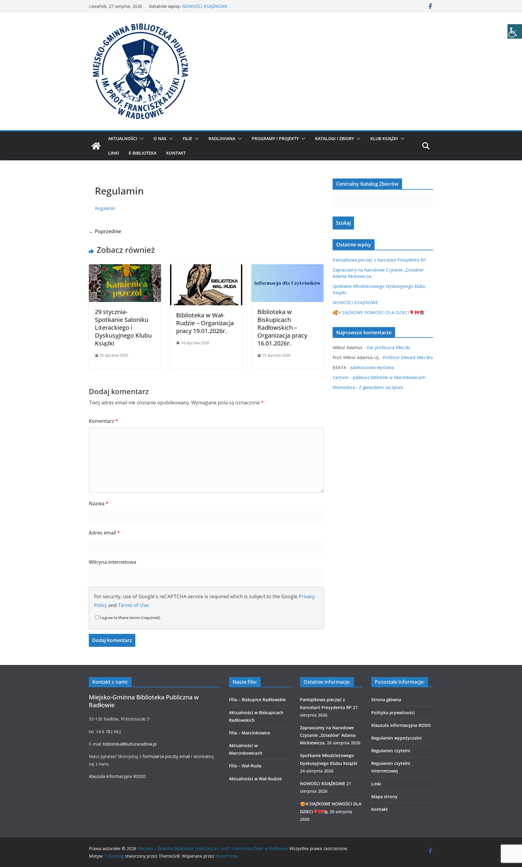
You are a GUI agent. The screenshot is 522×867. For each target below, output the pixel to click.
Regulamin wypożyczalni (396, 738)
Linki (113, 153)
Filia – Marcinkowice (249, 733)
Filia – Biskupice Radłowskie (257, 699)
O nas (159, 138)
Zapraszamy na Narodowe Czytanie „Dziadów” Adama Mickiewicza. (328, 735)
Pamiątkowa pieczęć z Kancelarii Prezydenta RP (379, 260)
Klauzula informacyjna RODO (117, 776)
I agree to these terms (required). (130, 617)
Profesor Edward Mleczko (407, 357)
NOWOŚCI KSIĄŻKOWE (204, 6)
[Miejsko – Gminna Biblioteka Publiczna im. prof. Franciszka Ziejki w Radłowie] (96, 146)
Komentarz (103, 421)
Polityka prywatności (393, 712)
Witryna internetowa (112, 562)
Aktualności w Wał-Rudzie (255, 779)
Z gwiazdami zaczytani (381, 387)
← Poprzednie (105, 231)
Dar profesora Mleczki (388, 347)
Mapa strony (384, 796)
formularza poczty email (166, 756)
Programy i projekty (275, 138)
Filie (187, 138)
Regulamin (105, 208)
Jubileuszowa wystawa (372, 367)
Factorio (341, 377)
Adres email (104, 532)
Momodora (344, 387)
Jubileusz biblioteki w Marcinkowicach (389, 377)
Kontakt (176, 153)
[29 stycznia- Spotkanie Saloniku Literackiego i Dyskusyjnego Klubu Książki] (125, 268)
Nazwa (98, 503)
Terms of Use (133, 605)
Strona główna (386, 699)
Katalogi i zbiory (334, 138)
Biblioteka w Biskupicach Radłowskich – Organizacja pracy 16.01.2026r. (282, 327)
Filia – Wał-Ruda (245, 766)
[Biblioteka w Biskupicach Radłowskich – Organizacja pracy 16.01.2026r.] (287, 268)
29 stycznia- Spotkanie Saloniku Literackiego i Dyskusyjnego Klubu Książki (123, 327)
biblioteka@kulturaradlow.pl (129, 744)
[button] (140, 138)
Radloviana (221, 138)
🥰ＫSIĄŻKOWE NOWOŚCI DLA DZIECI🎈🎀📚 (378, 312)
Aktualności (122, 138)
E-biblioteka (142, 153)
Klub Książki (384, 138)
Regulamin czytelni (390, 750)
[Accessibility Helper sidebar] (514, 31)
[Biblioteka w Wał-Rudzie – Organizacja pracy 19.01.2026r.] (206, 268)
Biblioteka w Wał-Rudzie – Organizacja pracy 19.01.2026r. (205, 323)
